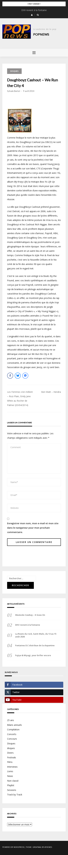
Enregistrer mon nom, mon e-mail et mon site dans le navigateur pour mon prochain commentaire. (32, 528)
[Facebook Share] (10, 376)
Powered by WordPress (13, 847)
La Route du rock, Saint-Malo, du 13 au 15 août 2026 (35, 635)
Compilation (13, 729)
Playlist (10, 785)
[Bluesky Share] (18, 376)
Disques (14, 71)
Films (9, 762)
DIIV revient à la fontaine (34, 10)
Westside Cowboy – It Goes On (30, 614)
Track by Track (14, 794)
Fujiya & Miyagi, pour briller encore (33, 655)
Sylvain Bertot (13, 91)
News (10, 775)
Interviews (12, 766)
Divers (10, 752)
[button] (31, 15)
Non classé (13, 780)
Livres (10, 771)
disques (11, 748)
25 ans (10, 720)
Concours (12, 738)
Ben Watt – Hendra (51, 391)
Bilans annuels (14, 724)
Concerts (11, 734)
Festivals (11, 757)
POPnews (41, 34)
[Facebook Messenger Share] (25, 376)
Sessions (11, 789)
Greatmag (37, 847)
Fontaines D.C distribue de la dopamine (35, 645)
